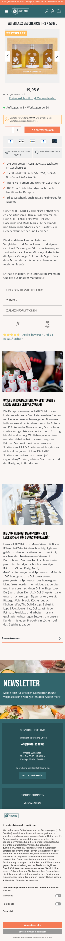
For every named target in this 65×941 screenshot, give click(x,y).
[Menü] (6, 11)
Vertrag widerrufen (32, 775)
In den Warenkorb (42, 130)
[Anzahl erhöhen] (17, 130)
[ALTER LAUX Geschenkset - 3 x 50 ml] (32, 56)
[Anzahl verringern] (8, 130)
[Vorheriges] (7, 56)
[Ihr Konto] (53, 11)
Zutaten (12, 300)
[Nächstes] (57, 56)
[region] (32, 56)
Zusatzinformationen (21, 310)
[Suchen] (47, 11)
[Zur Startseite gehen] (26, 11)
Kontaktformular (40, 767)
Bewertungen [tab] (11, 638)
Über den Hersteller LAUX (24, 290)
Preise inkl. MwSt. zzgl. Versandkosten (32, 98)
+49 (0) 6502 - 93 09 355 (32, 744)
